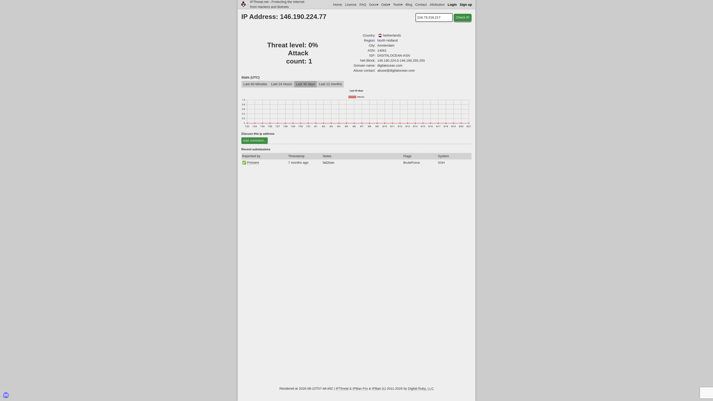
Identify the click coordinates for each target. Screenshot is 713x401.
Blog (409, 4)
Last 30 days (305, 84)
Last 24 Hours (281, 84)
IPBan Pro (360, 388)
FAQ (362, 4)
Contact (421, 4)
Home (337, 4)
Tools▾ (398, 4)
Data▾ (385, 4)
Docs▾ (373, 4)
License (350, 4)
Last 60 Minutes (255, 84)
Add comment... (254, 140)
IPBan (376, 388)
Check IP (462, 17)
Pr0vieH (253, 162)
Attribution (437, 4)
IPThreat (342, 388)
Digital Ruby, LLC (421, 388)
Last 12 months (330, 84)
